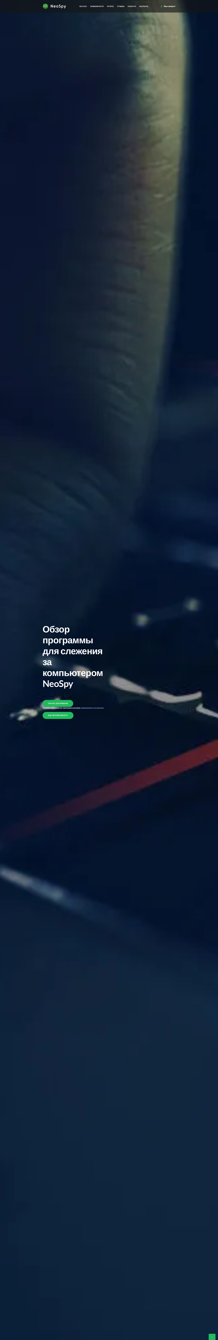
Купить (110, 6)
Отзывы (120, 6)
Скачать (83, 6)
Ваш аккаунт (169, 6)
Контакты (143, 6)
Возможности (97, 6)
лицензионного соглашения (92, 708)
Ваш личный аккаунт (58, 715)
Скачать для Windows (58, 703)
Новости (132, 6)
